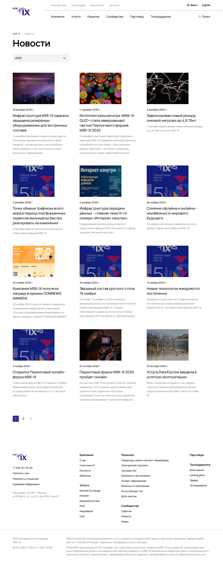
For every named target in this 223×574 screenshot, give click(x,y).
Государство (128, 470)
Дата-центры (129, 496)
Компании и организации (135, 475)
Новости (126, 516)
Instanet (84, 495)
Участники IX (87, 465)
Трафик (194, 480)
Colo (82, 516)
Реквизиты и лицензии (26, 478)
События (126, 511)
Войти (194, 5)
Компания (57, 16)
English (206, 5)
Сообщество (114, 16)
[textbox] (40, 58)
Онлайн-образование (133, 480)
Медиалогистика (89, 501)
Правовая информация (26, 484)
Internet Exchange (90, 490)
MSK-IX (16, 33)
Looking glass (78, 5)
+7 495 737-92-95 (23, 467)
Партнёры (137, 16)
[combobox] (41, 58)
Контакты (114, 5)
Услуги (75, 16)
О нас (83, 460)
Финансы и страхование (135, 486)
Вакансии (85, 475)
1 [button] (15, 419)
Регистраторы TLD (132, 491)
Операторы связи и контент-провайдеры (145, 460)
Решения (93, 16)
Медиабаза (86, 511)
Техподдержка (161, 16)
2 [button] (23, 419)
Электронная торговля (134, 465)
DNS (82, 506)
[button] (31, 419)
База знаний (97, 5)
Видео (125, 521)
